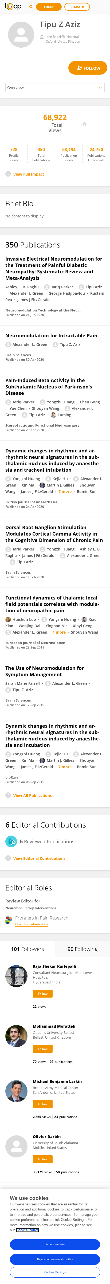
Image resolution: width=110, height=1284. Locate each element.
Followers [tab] (27, 949)
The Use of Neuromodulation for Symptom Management (44, 671)
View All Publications (32, 795)
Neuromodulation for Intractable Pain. (52, 335)
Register (77, 7)
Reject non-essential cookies (55, 1259)
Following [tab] (82, 949)
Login (49, 7)
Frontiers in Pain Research (41, 918)
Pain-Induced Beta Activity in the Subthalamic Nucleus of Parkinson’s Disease (48, 386)
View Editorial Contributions (39, 858)
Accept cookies (54, 1244)
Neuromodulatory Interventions (30, 908)
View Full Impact (28, 174)
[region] (55, 1236)
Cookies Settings (55, 1272)
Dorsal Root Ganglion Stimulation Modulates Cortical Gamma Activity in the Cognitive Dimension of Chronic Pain (54, 533)
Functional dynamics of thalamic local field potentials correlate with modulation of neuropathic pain (52, 604)
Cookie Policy (27, 1230)
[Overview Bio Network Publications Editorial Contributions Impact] (55, 87)
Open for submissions (31, 924)
